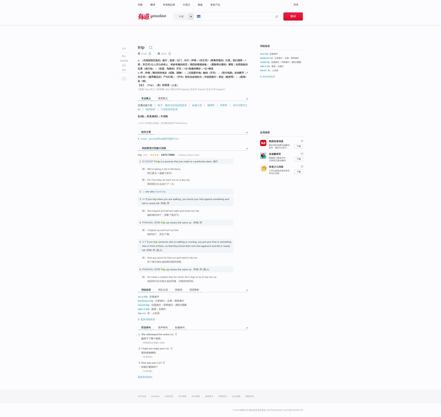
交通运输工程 (145, 105)
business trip (145, 300)
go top (124, 78)
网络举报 (249, 396)
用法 (124, 65)
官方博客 (182, 396)
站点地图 (236, 396)
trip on (142, 313)
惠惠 (200, 4)
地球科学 (150, 109)
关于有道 (142, 396)
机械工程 (197, 105)
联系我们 (223, 396)
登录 (296, 4)
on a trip (143, 296)
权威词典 (124, 61)
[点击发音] (176, 334)
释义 (124, 56)
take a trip (144, 309)
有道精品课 (169, 4)
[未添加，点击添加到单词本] (151, 47)
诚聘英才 (209, 396)
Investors (155, 396)
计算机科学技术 (169, 109)
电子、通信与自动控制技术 (172, 105)
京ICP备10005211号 (293, 410)
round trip (160, 191)
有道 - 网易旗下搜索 (152, 16)
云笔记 (186, 4)
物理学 (211, 105)
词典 (140, 4)
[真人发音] (149, 54)
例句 (124, 70)
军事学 (223, 105)
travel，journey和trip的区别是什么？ (160, 138)
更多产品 (215, 4)
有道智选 (169, 396)
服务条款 (262, 410)
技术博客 (196, 396)
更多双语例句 (145, 377)
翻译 (152, 4)
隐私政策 (253, 410)
